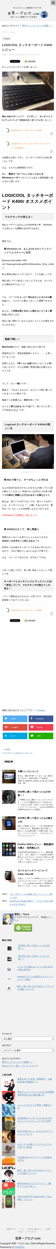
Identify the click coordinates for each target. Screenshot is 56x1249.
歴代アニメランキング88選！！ (37, 25)
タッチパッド (27, 753)
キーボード (8, 753)
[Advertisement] (24, 646)
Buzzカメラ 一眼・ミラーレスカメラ (20, 1066)
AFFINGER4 (18, 1247)
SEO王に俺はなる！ (35, 1229)
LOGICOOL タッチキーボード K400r (26, 130)
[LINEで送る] (30, 61)
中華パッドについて (28, 771)
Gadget (7, 749)
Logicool (17, 753)
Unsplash (24, 472)
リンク (22, 1229)
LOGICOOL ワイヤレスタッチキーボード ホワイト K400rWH (30, 146)
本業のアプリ (11, 1229)
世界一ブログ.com (28, 1238)
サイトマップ (31, 1232)
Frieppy (41, 710)
